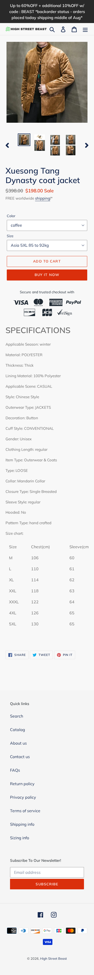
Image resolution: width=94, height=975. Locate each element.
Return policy (22, 783)
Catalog (17, 729)
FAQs (15, 770)
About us (18, 743)
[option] (24, 139)
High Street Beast (53, 958)
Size (10, 236)
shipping (42, 198)
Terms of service (25, 810)
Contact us (20, 756)
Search (16, 716)
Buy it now (47, 274)
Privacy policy (23, 797)
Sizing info (19, 837)
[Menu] (85, 29)
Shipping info (22, 824)
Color (11, 216)
